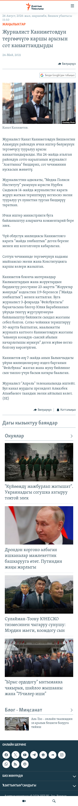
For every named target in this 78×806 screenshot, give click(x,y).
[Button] (67, 64)
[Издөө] (54, 801)
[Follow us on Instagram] (62, 755)
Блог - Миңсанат (23, 710)
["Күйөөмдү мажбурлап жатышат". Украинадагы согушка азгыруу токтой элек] (39, 462)
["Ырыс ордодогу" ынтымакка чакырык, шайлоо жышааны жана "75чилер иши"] (39, 658)
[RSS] (15, 764)
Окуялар (14, 436)
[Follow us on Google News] (43, 755)
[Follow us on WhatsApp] (6, 764)
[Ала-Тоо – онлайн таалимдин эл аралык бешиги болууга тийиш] (17, 723)
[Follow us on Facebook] (6, 755)
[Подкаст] (25, 764)
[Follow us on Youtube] (25, 755)
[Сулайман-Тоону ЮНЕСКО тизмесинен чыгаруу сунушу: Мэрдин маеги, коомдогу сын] (39, 594)
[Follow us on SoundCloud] (52, 755)
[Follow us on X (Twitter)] (15, 755)
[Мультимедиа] (24, 801)
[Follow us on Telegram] (34, 755)
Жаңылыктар (14, 24)
